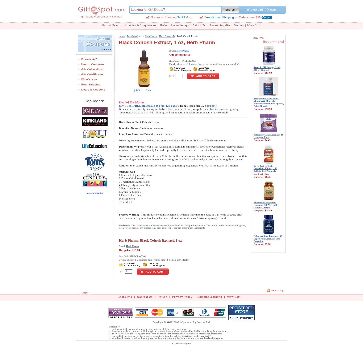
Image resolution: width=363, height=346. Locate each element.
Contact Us (145, 296)
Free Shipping (90, 84)
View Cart (234, 296)
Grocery (239, 25)
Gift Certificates (92, 74)
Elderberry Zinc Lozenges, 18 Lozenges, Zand (268, 135)
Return (162, 296)
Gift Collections (92, 69)
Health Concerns (93, 64)
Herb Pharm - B (167, 36)
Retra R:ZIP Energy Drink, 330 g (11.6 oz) (267, 68)
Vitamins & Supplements (141, 25)
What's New (89, 79)
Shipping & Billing (209, 296)
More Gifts (254, 25)
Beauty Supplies (220, 25)
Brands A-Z (89, 59)
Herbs (163, 25)
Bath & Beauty (111, 25)
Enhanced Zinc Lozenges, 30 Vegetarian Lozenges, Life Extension (268, 238)
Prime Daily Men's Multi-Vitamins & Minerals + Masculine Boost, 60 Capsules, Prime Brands (269, 102)
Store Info (125, 296)
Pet (204, 25)
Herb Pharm (151, 36)
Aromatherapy (180, 25)
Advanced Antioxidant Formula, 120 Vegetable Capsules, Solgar (266, 205)
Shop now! (211, 105)
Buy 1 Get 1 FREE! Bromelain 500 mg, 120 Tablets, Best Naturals (265, 168)
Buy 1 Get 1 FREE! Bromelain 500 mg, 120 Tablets (149, 105)
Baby (196, 25)
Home (122, 36)
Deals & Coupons (93, 89)
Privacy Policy (182, 296)
